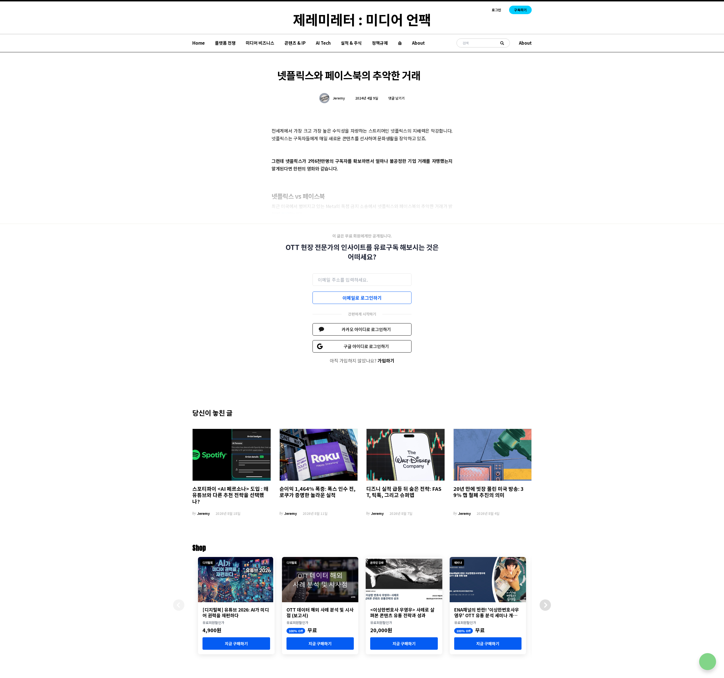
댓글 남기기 (396, 98)
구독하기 (520, 9)
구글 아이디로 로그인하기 (366, 346)
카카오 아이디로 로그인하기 (366, 329)
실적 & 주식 (351, 43)
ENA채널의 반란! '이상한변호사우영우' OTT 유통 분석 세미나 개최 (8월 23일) (486, 612)
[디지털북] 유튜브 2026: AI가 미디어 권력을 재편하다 (235, 612)
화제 (285, 214)
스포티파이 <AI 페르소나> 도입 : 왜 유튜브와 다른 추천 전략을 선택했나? (230, 495)
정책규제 (380, 43)
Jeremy (339, 98)
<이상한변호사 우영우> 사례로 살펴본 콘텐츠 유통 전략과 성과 (402, 612)
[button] (545, 605)
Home (198, 43)
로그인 (496, 10)
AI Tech (323, 43)
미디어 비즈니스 (260, 43)
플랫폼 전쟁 (225, 43)
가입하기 (386, 360)
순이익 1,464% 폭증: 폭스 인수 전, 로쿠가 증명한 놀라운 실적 (317, 491)
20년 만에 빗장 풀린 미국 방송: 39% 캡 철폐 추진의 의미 (488, 491)
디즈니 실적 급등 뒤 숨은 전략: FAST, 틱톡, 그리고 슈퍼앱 (403, 491)
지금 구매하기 (236, 643)
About (418, 43)
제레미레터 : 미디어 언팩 (362, 19)
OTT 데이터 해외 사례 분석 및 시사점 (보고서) (320, 612)
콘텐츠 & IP (295, 43)
